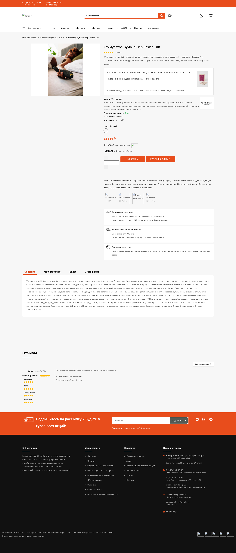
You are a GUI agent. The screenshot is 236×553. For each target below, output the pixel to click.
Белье (111, 28)
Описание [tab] (29, 272)
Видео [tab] (73, 272)
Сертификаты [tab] (92, 272)
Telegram (182, 485)
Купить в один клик (160, 159)
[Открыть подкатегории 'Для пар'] (103, 28)
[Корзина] (211, 16)
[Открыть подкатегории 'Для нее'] (72, 28)
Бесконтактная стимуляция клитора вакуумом (134, 184)
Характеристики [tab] (52, 272)
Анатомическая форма (183, 181)
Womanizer (116, 99)
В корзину (132, 159)
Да (73, 380)
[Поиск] (161, 15)
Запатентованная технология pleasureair (132, 188)
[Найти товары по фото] (170, 16)
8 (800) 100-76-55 (33, 3)
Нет (80, 380)
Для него (80, 28)
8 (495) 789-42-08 (54, 3)
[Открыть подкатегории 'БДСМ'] (130, 28)
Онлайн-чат (171, 485)
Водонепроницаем (167, 184)
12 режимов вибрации (120, 181)
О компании (29, 448)
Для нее (65, 28)
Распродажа (153, 28)
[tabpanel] (118, 296)
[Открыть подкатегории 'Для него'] (88, 28)
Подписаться (179, 420)
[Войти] (201, 16)
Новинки (138, 28)
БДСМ (124, 28)
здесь (161, 237)
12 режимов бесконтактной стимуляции (151, 181)
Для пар (96, 28)
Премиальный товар (187, 184)
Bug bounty (171, 511)
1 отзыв (118, 52)
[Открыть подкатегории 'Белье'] (117, 28)
